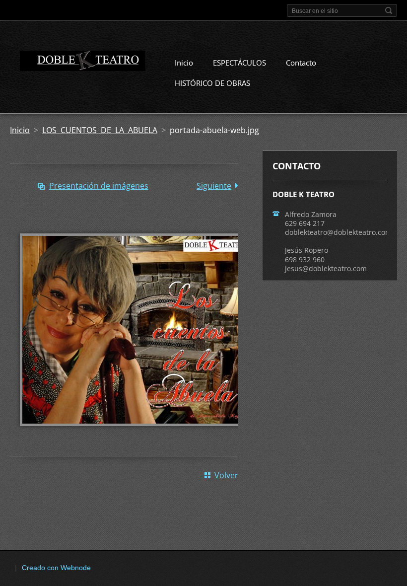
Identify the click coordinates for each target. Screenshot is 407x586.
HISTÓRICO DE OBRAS (212, 83)
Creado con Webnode (56, 568)
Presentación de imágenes (98, 185)
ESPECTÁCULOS (239, 63)
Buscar (388, 10)
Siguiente (214, 185)
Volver (226, 475)
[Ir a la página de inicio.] (77, 62)
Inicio (184, 63)
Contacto (301, 63)
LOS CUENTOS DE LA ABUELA (99, 130)
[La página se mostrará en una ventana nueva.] (134, 433)
